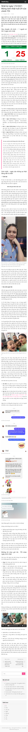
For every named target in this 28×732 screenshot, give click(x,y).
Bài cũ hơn (8, 663)
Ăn (6, 706)
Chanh (12, 14)
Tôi (6, 717)
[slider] (13, 625)
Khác (6, 707)
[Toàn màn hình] (25, 625)
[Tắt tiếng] (22, 625)
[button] (14, 620)
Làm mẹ (7, 709)
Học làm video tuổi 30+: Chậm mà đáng (14, 686)
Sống (6, 715)
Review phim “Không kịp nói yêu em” (13, 692)
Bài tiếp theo (19, 663)
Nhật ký (7, 713)
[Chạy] (3, 625)
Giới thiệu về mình (13, 34)
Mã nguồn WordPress (16, 727)
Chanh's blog (4, 1)
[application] (14, 620)
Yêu (6, 719)
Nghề (6, 711)
